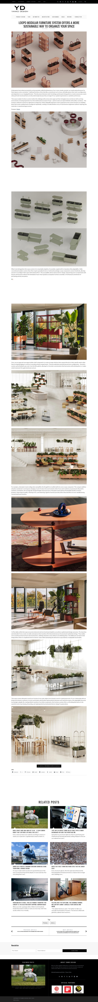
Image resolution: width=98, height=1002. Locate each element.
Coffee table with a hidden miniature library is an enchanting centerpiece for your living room (68, 931)
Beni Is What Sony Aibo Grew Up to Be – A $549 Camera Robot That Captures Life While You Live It (29, 831)
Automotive (36, 17)
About (14, 1)
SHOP (39, 1)
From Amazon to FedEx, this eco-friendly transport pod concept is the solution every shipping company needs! (29, 903)
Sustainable (55, 17)
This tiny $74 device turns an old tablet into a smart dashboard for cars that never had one (68, 831)
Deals (63, 17)
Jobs (44, 1)
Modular (45, 923)
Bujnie (18, 109)
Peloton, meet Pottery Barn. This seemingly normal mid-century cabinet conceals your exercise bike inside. (67, 904)
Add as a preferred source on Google (50, 766)
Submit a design (31, 1)
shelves (53, 923)
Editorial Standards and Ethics (58, 972)
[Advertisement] (60, 9)
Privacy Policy (68, 972)
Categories (21, 1)
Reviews (69, 17)
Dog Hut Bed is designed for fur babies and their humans (30, 930)
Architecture (46, 17)
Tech (29, 17)
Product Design (20, 17)
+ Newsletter (78, 17)
